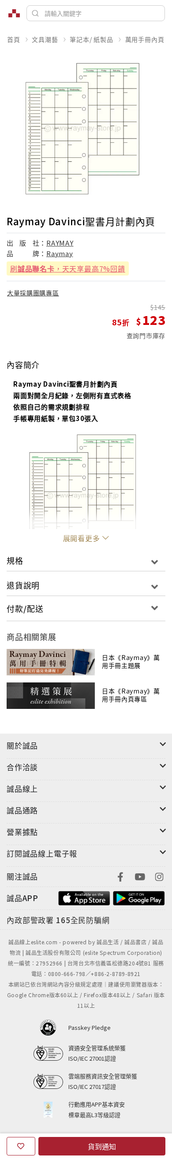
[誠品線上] (14, 13)
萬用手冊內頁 (145, 39)
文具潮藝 (45, 39)
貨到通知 (102, 1146)
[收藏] (21, 1146)
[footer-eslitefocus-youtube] (140, 875)
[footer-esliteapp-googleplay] (138, 897)
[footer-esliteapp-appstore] (84, 897)
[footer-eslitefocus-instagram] (159, 875)
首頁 (13, 39)
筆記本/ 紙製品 (91, 39)
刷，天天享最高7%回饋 (67, 268)
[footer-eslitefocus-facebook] (120, 875)
